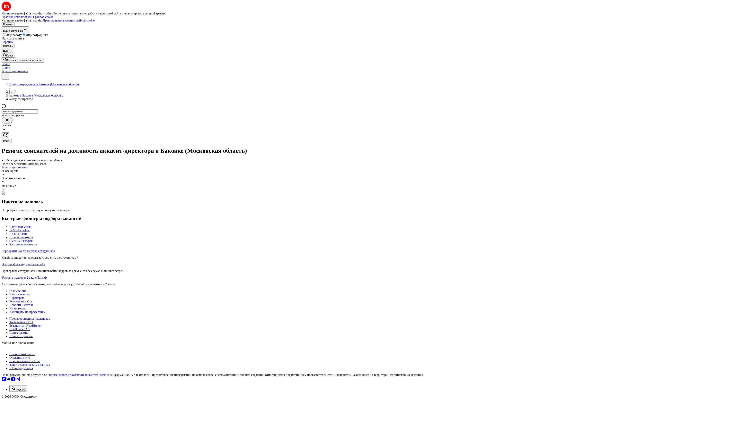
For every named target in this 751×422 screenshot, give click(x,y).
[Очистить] (7, 120)
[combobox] (20, 111)
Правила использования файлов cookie (69, 20)
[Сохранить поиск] (5, 135)
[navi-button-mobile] (5, 76)
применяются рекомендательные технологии (79, 374)
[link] (8, 55)
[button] (6, 64)
